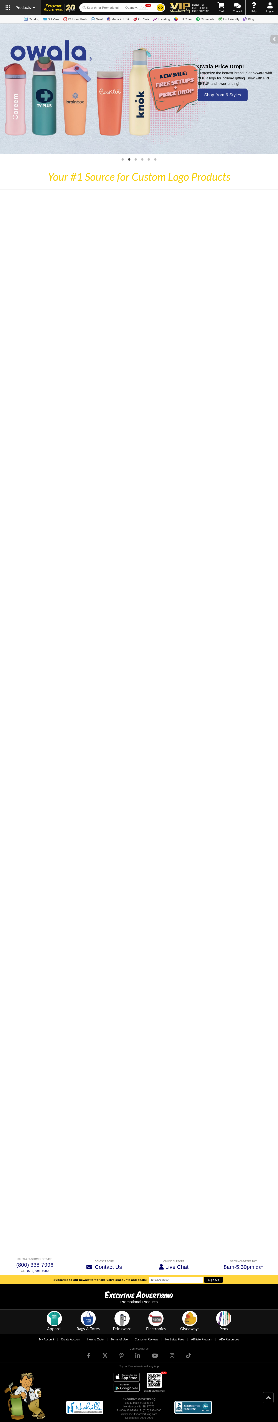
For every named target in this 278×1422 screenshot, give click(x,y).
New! (99, 19)
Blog (251, 19)
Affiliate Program (201, 1339)
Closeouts (207, 19)
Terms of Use (119, 1339)
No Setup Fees (174, 1339)
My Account (46, 1339)
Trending (164, 19)
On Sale (143, 19)
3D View (53, 19)
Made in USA (120, 19)
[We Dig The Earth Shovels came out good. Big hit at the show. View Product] (52, 1131)
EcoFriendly (231, 19)
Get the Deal (221, 93)
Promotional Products (139, 1302)
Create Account (70, 1339)
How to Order (95, 1339)
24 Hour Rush (77, 19)
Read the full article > (124, 922)
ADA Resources (229, 1339)
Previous (19, 1133)
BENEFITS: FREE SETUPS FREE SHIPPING (200, 8)
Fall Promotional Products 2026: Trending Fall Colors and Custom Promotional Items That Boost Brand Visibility (163, 886)
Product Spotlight (120, 875)
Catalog (34, 19)
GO (160, 7)
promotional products (105, 1218)
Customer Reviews (146, 1339)
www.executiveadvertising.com (139, 1414)
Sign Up (213, 1279)
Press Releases (198, 962)
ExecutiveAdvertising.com (175, 1199)
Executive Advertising (17, 1238)
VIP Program (54, 1207)
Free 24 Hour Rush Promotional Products (185, 1242)
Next (260, 1133)
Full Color (185, 19)
